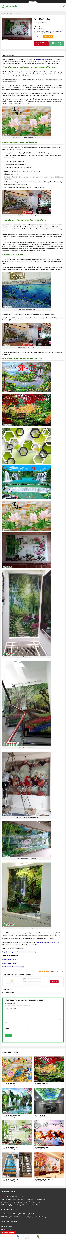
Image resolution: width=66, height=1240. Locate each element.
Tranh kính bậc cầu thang (10, 1179)
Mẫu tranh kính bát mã (9, 959)
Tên (6, 1022)
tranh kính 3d (41, 31)
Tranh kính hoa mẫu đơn (10, 1147)
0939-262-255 (10, 1196)
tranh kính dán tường (49, 31)
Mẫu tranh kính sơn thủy (9, 963)
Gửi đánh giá (54, 981)
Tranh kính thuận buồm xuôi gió (44, 1179)
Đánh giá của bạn (10, 1003)
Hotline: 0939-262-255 (8, 1232)
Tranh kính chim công (9, 1083)
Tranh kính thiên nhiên (41, 1083)
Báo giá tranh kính (6, 1229)
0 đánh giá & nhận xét (11, 983)
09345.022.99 (42, 942)
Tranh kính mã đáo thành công (43, 1147)
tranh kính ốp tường (41, 32)
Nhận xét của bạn (10, 1008)
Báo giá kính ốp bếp (6, 1226)
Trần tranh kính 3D (40, 1115)
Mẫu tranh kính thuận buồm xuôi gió (13, 967)
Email (7, 1028)
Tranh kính (41, 28)
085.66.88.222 (51, 942)
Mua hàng (48, 37)
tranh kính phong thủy (51, 32)
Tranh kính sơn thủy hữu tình (11, 1115)
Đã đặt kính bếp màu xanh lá (17, 16)
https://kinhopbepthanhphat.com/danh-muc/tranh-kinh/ (19, 952)
